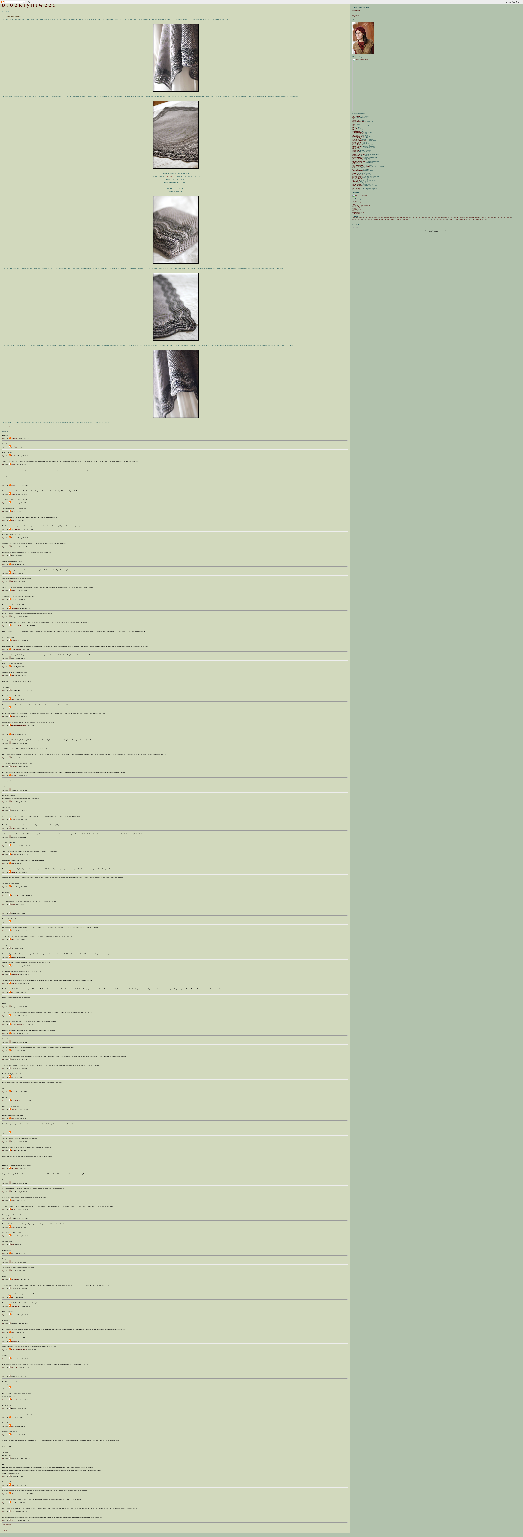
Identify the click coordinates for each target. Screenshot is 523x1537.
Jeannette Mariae (16, 895)
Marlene (13, 775)
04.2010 (482, 219)
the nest (13, 590)
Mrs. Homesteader (16, 529)
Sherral (13, 503)
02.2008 (503, 218)
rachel (13, 1227)
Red (12, 1133)
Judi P (13, 992)
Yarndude (13, 456)
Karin (12, 863)
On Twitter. (355, 17)
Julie (12, 520)
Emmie (13, 675)
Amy (12, 599)
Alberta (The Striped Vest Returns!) (361, 205)
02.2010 (471, 219)
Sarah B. (13, 1051)
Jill (12, 1297)
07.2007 (466, 218)
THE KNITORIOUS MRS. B (19, 1350)
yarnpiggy (14, 447)
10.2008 (386, 219)
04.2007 (450, 218)
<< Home (4, 1530)
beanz (12, 1485)
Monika (13, 573)
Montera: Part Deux (357, 203)
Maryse (13, 716)
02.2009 (408, 219)
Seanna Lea (14, 1016)
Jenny (12, 1244)
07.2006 (402, 218)
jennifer (13, 819)
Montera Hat (355, 211)
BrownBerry (14, 1279)
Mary (12, 1262)
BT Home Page (356, 10)
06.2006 (397, 218)
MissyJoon (14, 983)
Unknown (13, 464)
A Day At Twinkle (357, 213)
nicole (12, 699)
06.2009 (429, 219)
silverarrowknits (15, 846)
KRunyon (13, 734)
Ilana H (13, 1388)
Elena (12, 1118)
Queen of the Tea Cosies (17, 626)
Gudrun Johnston (16, 649)
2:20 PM (7, 426)
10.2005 (354, 218)
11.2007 (487, 218)
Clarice (13, 887)
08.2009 (439, 219)
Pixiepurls (14, 640)
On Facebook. (356, 15)
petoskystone (14, 966)
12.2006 (429, 218)
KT (12, 511)
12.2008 (397, 219)
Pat (12, 667)
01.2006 (370, 218)
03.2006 (381, 218)
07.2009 (434, 219)
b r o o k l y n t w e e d (29, 4)
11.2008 (392, 219)
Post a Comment (7, 1524)
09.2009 (445, 219)
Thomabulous (15, 1399)
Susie (12, 564)
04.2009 (418, 219)
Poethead (13, 1209)
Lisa (12, 1426)
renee (12, 1503)
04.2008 (354, 219)
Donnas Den (14, 485)
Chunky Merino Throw (358, 212)
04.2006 (386, 218)
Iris (12, 582)
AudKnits (13, 1033)
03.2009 (413, 219)
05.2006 (392, 218)
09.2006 (413, 218)
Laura (13, 802)
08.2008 (376, 219)
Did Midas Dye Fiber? (358, 207)
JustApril (13, 854)
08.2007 (471, 218)
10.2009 (450, 219)
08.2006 (408, 218)
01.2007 (434, 218)
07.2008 (370, 219)
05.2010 (487, 219)
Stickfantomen (15, 608)
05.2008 (360, 219)
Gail (12, 1077)
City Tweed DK (171, 176)
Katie (12, 1271)
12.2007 (493, 218)
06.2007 (461, 218)
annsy (12, 708)
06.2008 (365, 219)
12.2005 (365, 218)
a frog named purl (16, 1494)
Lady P (13, 872)
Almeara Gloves (356, 209)
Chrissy (13, 930)
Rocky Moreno (15, 974)
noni (12, 1417)
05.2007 (455, 218)
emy (12, 1253)
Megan (13, 1150)
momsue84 (14, 1109)
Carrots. (354, 208)
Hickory (13, 828)
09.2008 (381, 219)
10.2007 (482, 218)
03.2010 (477, 219)
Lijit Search (355, 227)
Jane (12, 922)
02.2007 (439, 218)
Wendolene (14, 1341)
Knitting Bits (356, 201)
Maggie (13, 494)
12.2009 (461, 219)
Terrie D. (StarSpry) (16, 1100)
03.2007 (445, 218)
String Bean (14, 1168)
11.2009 (455, 219)
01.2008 (498, 218)
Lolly (12, 939)
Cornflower (14, 438)
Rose (12, 1435)
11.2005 (360, 218)
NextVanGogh (15, 1306)
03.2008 (509, 218)
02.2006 (376, 218)
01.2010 (466, 219)
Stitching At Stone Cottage (18, 725)
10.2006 (418, 218)
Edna (12, 957)
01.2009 (402, 219)
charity (13, 1520)
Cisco (353, 204)
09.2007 (477, 218)
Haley (12, 1332)
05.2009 (424, 219)
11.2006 (424, 218)
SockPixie (14, 766)
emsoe (13, 904)
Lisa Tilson (14, 1367)
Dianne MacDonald (16, 1024)
